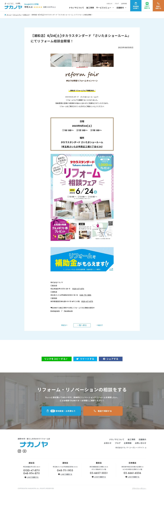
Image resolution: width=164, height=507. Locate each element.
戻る (82, 325)
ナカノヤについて (76, 7)
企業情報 (124, 4)
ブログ (117, 4)
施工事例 (90, 7)
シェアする (112, 359)
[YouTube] (24, 451)
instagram (55, 311)
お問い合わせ (140, 443)
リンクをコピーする (54, 359)
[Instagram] (19, 451)
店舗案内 (121, 7)
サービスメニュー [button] (105, 7)
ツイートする (87, 359)
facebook (68, 311)
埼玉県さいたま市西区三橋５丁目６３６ (82, 146)
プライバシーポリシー (139, 488)
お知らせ (109, 4)
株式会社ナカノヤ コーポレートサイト (130, 447)
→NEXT (99, 325)
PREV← (64, 325)
